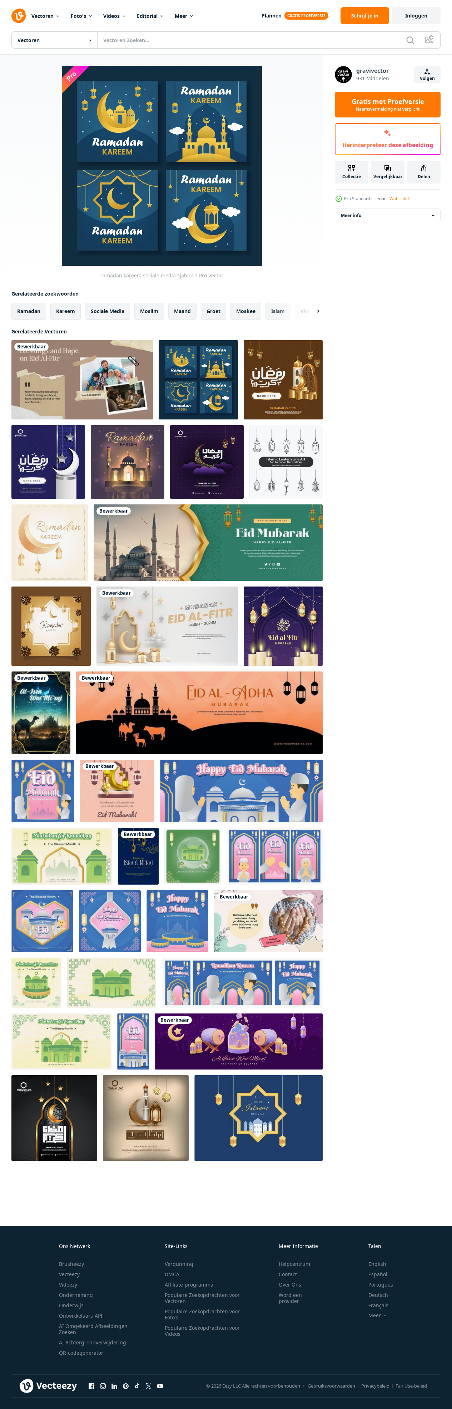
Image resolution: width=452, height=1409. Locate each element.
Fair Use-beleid (411, 1386)
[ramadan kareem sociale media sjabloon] (198, 379)
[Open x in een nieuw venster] (149, 1386)
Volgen (427, 78)
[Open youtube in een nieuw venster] (160, 1386)
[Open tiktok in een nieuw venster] (137, 1386)
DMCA (172, 1274)
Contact (288, 1274)
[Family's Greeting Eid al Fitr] (82, 379)
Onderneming (76, 1295)
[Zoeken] (410, 40)
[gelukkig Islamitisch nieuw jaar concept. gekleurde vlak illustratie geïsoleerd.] (258, 1118)
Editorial (147, 15)
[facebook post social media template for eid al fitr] (117, 791)
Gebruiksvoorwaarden (331, 1386)
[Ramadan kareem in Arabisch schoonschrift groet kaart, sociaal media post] (283, 379)
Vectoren (42, 15)
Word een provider (290, 1298)
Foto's (78, 15)
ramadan (28, 311)
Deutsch (378, 1295)
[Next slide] (311, 311)
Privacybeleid (375, 1386)
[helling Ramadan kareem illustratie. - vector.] (51, 626)
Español (377, 1274)
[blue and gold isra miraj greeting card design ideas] (138, 856)
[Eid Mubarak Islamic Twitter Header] (208, 542)
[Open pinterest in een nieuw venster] (126, 1386)
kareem (65, 311)
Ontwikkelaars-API (81, 1315)
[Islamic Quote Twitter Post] (268, 921)
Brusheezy (71, 1263)
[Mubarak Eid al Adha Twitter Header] (199, 712)
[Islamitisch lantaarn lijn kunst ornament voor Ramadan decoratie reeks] (286, 462)
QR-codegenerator (81, 1352)
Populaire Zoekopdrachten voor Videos (202, 1330)
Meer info (351, 215)
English (377, 1263)
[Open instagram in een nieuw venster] (103, 1386)
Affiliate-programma (189, 1284)
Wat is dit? (399, 199)
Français (378, 1305)
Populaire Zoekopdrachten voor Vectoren (202, 1298)
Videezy (68, 1284)
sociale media (107, 311)
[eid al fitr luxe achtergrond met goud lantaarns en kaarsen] (283, 626)
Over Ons (290, 1284)
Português (380, 1284)
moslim (149, 311)
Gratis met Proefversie (388, 104)
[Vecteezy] (18, 16)
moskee (245, 311)
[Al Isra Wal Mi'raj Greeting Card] (40, 712)
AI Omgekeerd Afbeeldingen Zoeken (93, 1329)
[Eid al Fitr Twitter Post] (167, 626)
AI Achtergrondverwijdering (92, 1342)
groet (213, 311)
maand (182, 311)
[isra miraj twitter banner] (239, 1041)
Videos (111, 15)
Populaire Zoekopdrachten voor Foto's (202, 1314)
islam (278, 311)
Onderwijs (71, 1305)
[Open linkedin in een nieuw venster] (114, 1386)
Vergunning (179, 1263)
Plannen (272, 15)
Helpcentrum (294, 1263)
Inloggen (416, 15)
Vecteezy (69, 1274)
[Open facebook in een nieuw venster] (91, 1386)
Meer (181, 15)
